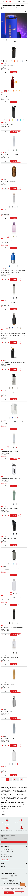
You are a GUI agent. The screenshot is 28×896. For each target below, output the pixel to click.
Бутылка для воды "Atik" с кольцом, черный (11, 568)
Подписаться (14, 842)
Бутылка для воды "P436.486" (8, 684)
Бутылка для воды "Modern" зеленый (9, 508)
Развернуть (4, 814)
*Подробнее (14, 889)
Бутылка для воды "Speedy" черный (9, 65)
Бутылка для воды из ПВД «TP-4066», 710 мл (11, 478)
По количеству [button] (5, 11)
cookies (9, 889)
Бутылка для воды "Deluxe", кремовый (9, 302)
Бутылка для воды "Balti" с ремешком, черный (11, 392)
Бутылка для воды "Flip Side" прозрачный (10, 768)
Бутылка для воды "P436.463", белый (9, 154)
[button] (24, 2)
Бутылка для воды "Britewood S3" (8, 181)
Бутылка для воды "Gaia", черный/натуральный (11, 627)
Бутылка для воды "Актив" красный (9, 94)
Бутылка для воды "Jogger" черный (9, 124)
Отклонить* (19, 892)
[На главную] (7, 2)
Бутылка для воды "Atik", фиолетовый (9, 240)
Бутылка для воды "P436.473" (8, 738)
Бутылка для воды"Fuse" (6, 711)
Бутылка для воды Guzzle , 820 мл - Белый (11, 597)
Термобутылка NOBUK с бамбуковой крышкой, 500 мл (13, 362)
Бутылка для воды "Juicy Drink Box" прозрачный (12, 421)
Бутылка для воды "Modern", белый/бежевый (11, 211)
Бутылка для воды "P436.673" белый (9, 657)
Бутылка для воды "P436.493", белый (9, 451)
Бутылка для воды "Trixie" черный (8, 538)
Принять (9, 892)
